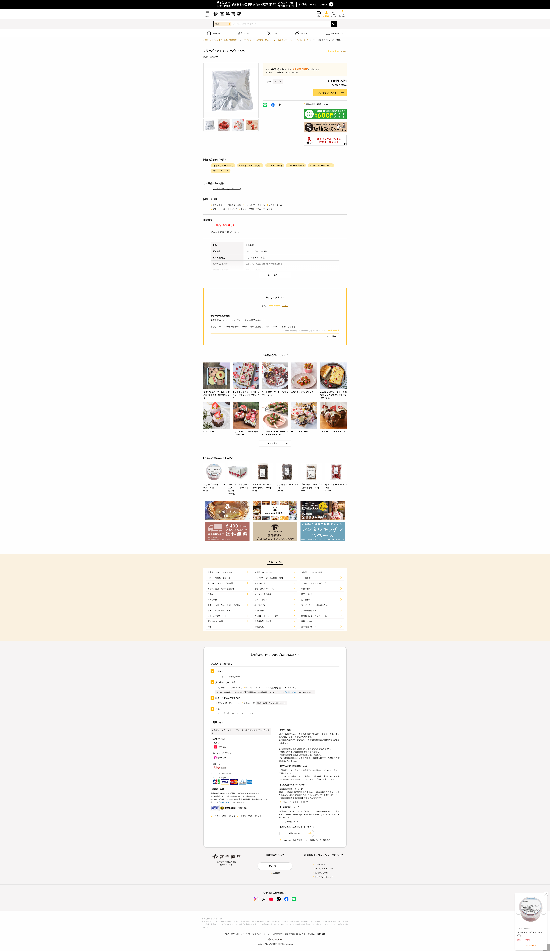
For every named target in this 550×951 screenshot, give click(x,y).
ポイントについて (252, 687)
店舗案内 (311, 934)
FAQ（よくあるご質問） (325, 868)
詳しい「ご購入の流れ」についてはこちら (236, 713)
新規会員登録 (234, 676)
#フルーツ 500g (274, 165)
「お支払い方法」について (250, 815)
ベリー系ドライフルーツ (282, 40)
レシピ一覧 (245, 934)
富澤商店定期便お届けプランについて (280, 687)
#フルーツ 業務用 (296, 165)
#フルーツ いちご (220, 170)
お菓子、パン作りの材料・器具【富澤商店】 (220, 40)
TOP (227, 934)
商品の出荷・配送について (317, 104)
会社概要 (276, 873)
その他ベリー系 (302, 40)
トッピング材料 (247, 208)
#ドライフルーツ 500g (223, 165)
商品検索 (235, 934)
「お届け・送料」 (291, 692)
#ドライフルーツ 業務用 (250, 165)
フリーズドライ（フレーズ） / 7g (227, 188)
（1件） (343, 51)
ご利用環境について (290, 821)
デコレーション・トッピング (225, 208)
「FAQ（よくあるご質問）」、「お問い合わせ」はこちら (306, 839)
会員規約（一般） (322, 872)
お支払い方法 (249, 703)
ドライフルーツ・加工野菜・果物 (255, 40)
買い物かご (222, 687)
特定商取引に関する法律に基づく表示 (289, 934)
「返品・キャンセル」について (295, 802)
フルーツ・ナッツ (264, 208)
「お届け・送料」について (224, 815)
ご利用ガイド (320, 864)
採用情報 (321, 934)
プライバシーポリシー (324, 876)
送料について (236, 687)
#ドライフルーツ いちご (321, 165)
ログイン (221, 676)
